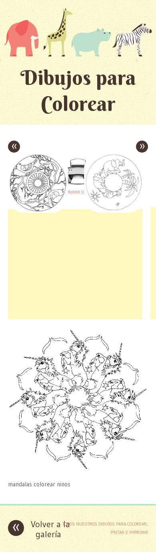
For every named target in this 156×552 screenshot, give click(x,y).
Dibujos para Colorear (78, 90)
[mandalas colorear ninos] (78, 468)
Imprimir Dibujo (78, 192)
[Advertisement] (75, 263)
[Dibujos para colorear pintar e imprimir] (78, 32)
